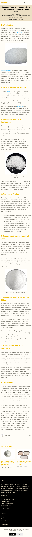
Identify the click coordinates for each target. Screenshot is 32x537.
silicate (9, 91)
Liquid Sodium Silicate (7, 503)
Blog (16, 19)
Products (3, 513)
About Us (3, 521)
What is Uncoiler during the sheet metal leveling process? (24, 463)
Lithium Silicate (5, 501)
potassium (20, 32)
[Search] (27, 2)
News (2, 515)
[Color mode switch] (25, 2)
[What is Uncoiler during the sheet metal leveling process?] (24, 454)
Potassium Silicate (6, 505)
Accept (12, 534)
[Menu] (30, 2)
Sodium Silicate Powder (7, 499)
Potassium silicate (6, 70)
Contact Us (4, 519)
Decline (19, 534)
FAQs (2, 517)
